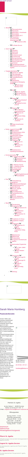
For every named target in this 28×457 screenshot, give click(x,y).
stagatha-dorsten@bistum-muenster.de (16, 409)
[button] (16, 28)
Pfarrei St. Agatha (6, 436)
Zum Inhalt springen (6, 1)
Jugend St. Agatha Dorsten (10, 443)
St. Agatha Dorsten (7, 450)
